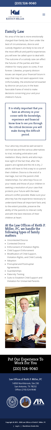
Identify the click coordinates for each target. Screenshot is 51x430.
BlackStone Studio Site (31, 426)
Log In (17, 426)
